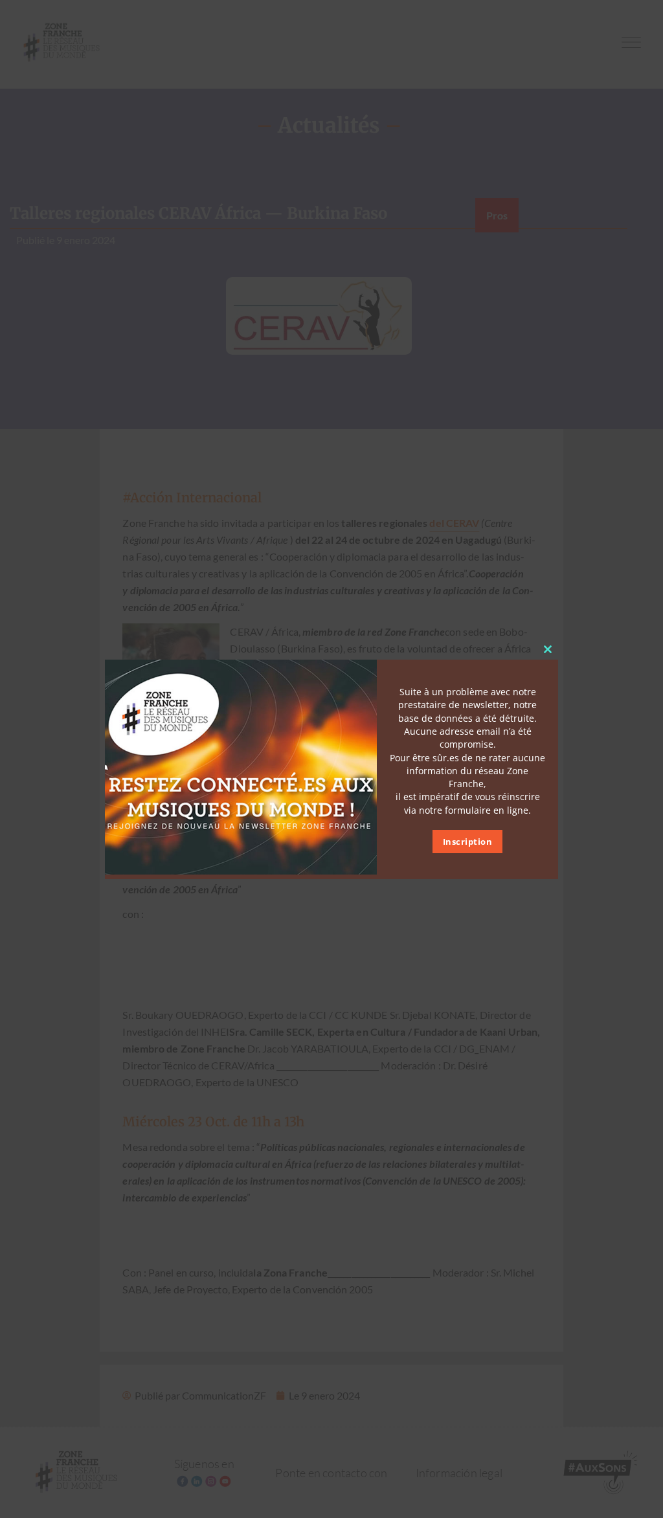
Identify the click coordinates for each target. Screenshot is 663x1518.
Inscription (468, 841)
